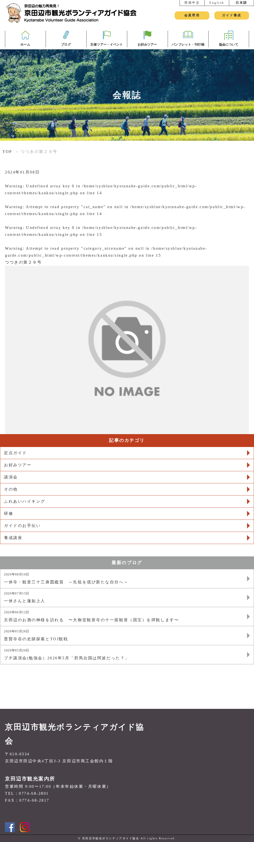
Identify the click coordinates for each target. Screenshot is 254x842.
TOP (7, 151)
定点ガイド (15, 453)
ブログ (66, 44)
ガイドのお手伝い (22, 525)
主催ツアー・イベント (106, 44)
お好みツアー (147, 44)
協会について (229, 44)
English (216, 2)
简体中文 (192, 2)
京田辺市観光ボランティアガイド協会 (74, 733)
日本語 (241, 2)
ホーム (25, 44)
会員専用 (192, 15)
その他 (11, 489)
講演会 (11, 477)
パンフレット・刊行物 (188, 44)
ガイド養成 (231, 15)
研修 (8, 513)
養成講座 (13, 538)
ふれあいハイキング (24, 501)
